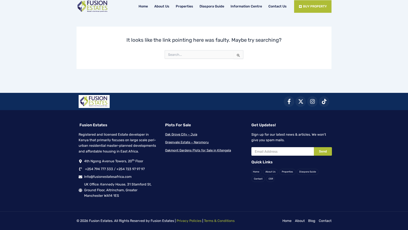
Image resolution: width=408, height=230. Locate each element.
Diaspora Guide (212, 6)
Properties (184, 6)
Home (143, 6)
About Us (161, 6)
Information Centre (246, 6)
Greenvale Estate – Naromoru (187, 142)
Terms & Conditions (219, 221)
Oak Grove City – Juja (181, 134)
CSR (271, 178)
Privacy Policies (189, 221)
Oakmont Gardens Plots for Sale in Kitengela (198, 150)
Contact (258, 178)
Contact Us (277, 6)
